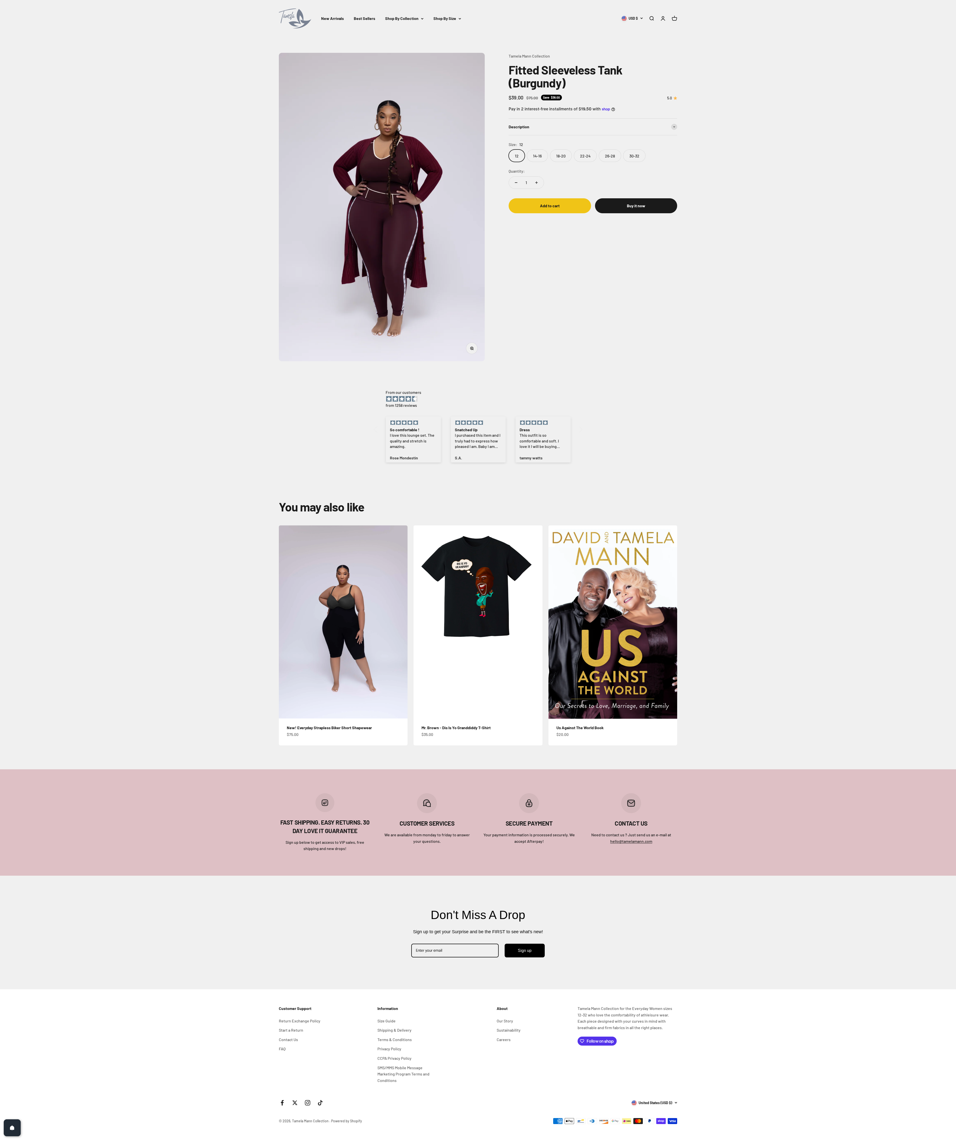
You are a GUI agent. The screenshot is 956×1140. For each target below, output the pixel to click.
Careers (504, 1039)
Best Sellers (364, 18)
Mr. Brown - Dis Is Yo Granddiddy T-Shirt (456, 727)
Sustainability (509, 1030)
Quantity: (517, 171)
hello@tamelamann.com (631, 841)
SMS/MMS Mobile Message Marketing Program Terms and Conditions (403, 1074)
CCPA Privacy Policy (394, 1058)
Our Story (505, 1020)
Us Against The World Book (580, 727)
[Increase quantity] (536, 183)
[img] (481, 399)
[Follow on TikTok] (320, 1102)
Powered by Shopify (346, 1121)
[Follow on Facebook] (282, 1102)
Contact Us (288, 1039)
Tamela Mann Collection (529, 56)
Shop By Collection (401, 18)
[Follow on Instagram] (307, 1102)
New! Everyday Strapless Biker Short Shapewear (329, 727)
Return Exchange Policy (299, 1020)
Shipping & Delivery (394, 1030)
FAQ (282, 1048)
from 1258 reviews (401, 405)
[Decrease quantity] (516, 183)
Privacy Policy (389, 1048)
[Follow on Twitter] (295, 1102)
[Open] (12, 1127)
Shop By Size (444, 18)
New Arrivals (332, 18)
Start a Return (291, 1030)
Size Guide (386, 1020)
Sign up (525, 950)
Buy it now (636, 205)
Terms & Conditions (394, 1039)
